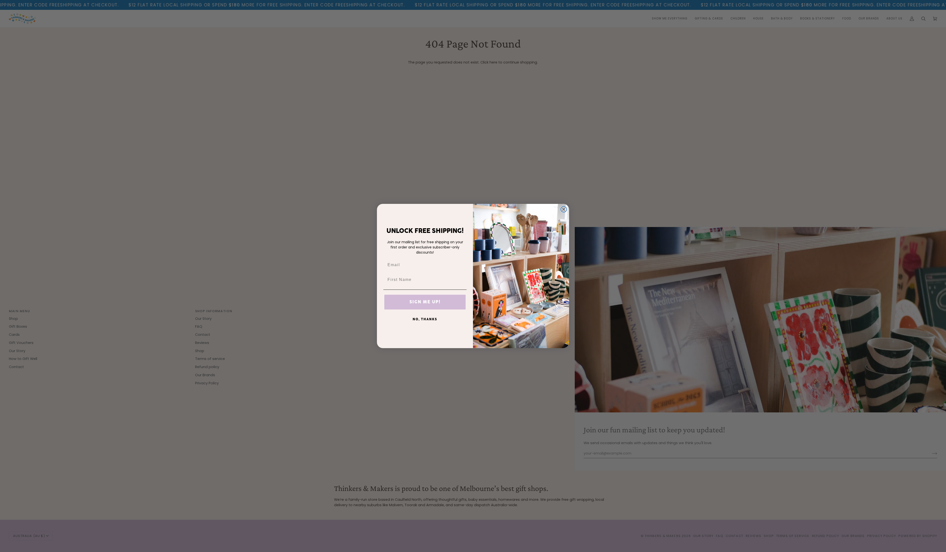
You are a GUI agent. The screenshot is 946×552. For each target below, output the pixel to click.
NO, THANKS (425, 319)
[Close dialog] (564, 209)
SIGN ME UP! (424, 302)
